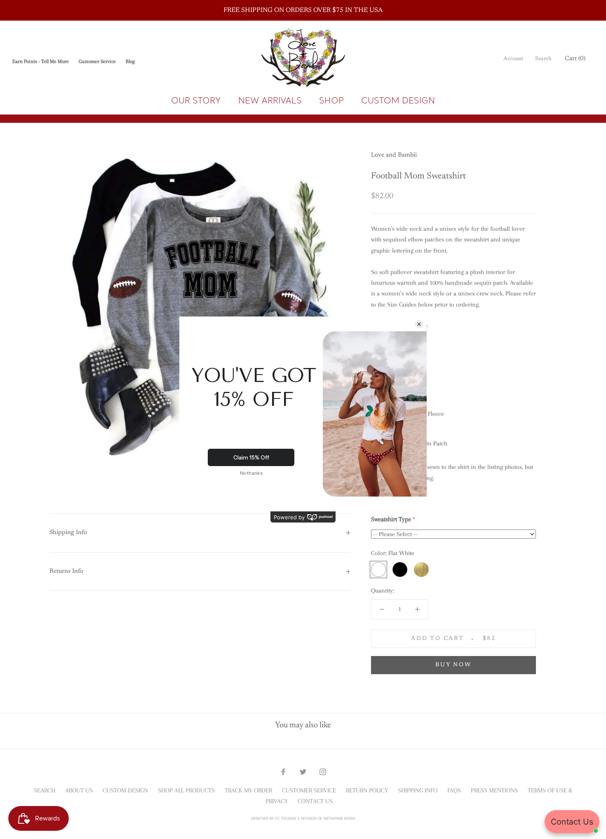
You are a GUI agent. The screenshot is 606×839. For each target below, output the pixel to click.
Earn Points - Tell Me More (40, 61)
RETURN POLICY (367, 790)
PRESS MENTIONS (494, 790)
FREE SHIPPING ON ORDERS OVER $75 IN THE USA (303, 10)
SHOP (331, 100)
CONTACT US (315, 801)
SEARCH (44, 790)
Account (513, 58)
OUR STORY (196, 100)
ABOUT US (79, 790)
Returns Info (66, 571)
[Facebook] (283, 771)
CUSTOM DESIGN (398, 100)
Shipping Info (68, 533)
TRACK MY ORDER (248, 790)
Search (543, 58)
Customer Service (97, 61)
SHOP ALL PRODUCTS (186, 790)
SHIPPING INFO (417, 790)
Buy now (453, 665)
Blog (130, 61)
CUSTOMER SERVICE (309, 790)
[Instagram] (322, 771)
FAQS (454, 790)
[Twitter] (303, 771)
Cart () (575, 59)
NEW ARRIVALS (270, 100)
